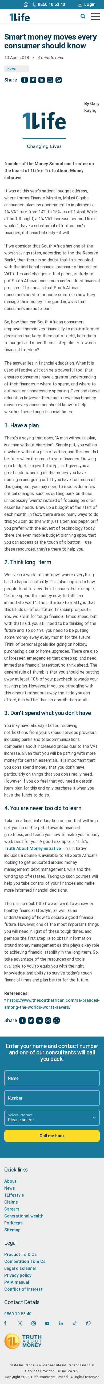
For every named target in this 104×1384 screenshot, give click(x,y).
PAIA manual (16, 1282)
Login (89, 4)
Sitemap (12, 1229)
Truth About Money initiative (32, 848)
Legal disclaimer (20, 1268)
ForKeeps (13, 1223)
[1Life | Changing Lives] (19, 17)
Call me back (52, 1135)
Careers (11, 1209)
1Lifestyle (14, 1195)
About (10, 1181)
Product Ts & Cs (20, 1254)
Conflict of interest (23, 1289)
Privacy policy (17, 1275)
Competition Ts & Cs (25, 1261)
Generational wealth (23, 1216)
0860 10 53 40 (51, 4)
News (11, 69)
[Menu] (95, 16)
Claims (11, 1202)
